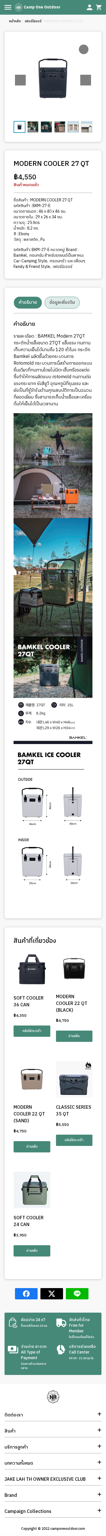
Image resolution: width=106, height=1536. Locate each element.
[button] (85, 80)
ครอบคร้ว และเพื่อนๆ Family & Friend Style (49, 264)
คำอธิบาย (28, 302)
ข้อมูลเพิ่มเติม (62, 302)
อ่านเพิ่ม (74, 1036)
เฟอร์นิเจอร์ (33, 21)
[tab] (28, 303)
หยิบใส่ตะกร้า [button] (32, 1031)
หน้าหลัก (15, 21)
